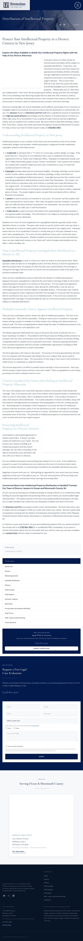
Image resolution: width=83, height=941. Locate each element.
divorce (13, 113)
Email (9, 728)
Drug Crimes (9, 613)
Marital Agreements (11, 576)
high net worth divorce (16, 116)
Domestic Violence (11, 599)
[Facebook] (4, 895)
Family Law (8, 566)
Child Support (9, 594)
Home (46, 876)
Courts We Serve (10, 622)
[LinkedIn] (13, 895)
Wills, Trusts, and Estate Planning (54, 896)
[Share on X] (68, 24)
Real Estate (8, 604)
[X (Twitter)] (9, 895)
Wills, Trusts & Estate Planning (15, 618)
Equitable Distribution (12, 580)
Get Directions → (19, 851)
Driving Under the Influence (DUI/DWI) (17, 608)
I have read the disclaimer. (15, 746)
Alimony (7, 585)
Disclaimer (47, 900)
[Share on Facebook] (60, 24)
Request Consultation (41, 648)
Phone (17, 728)
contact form (11, 533)
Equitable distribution (12, 260)
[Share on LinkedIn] (64, 24)
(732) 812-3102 (41, 643)
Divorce (7, 571)
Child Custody (9, 590)
